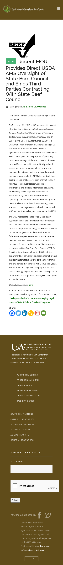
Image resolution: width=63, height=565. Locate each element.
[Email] (43, 313)
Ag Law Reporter (20, 435)
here (30, 285)
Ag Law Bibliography (22, 424)
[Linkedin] (24, 313)
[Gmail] (37, 313)
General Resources (22, 440)
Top (31, 559)
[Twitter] (18, 313)
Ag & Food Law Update (34, 106)
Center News (24, 385)
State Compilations (21, 414)
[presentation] (35, 486)
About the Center (27, 375)
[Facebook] (12, 313)
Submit (15, 500)
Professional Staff (28, 380)
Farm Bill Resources (22, 419)
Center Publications (29, 396)
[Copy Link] (31, 313)
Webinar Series (26, 401)
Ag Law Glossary (20, 430)
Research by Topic (27, 391)
